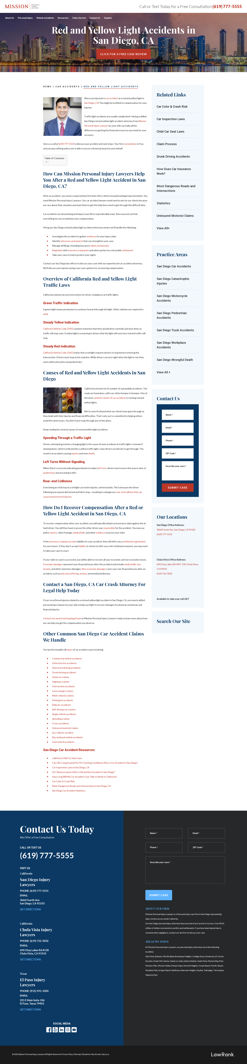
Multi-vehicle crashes (63, 695)
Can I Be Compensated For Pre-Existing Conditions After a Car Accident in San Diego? (95, 762)
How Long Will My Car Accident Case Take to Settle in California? (84, 776)
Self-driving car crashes (64, 709)
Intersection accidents (63, 686)
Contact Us (94, 18)
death (92, 453)
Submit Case (177, 487)
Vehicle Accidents (45, 18)
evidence (91, 236)
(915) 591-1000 (39, 990)
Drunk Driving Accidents (173, 156)
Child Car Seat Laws (170, 131)
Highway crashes (60, 681)
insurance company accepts (63, 541)
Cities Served (79, 18)
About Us (9, 18)
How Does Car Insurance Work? (174, 171)
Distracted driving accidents (66, 667)
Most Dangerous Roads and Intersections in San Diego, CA (81, 786)
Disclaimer (86, 1054)
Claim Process (167, 144)
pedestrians (49, 472)
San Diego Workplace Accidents (171, 345)
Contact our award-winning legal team (62, 618)
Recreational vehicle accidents (67, 737)
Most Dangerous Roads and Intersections (176, 188)
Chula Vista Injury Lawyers (36, 932)
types (69, 649)
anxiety (83, 573)
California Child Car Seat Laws (67, 758)
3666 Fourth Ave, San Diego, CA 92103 (176, 529)
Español (108, 18)
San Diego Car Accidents (174, 266)
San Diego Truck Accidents (175, 330)
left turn (102, 468)
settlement (127, 250)
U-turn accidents (60, 723)
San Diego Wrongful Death (175, 360)
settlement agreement (134, 541)
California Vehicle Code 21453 (58, 352)
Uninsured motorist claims (65, 728)
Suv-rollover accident (62, 732)
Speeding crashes (61, 718)
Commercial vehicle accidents (67, 658)
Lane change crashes (62, 691)
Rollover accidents (61, 704)
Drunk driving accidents (64, 672)
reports (53, 532)
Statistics (164, 203)
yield (45, 314)
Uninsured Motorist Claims (175, 216)
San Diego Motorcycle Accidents (172, 298)
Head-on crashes (60, 677)
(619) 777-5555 (227, 6)
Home (47, 86)
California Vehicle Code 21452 (58, 328)
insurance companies (78, 250)
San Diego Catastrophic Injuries (173, 281)
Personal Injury (25, 18)
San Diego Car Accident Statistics (68, 790)
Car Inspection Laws (171, 119)
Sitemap (77, 1054)
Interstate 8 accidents (63, 741)
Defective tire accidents (64, 663)
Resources (63, 18)
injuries (75, 453)
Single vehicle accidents (64, 714)
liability (82, 546)
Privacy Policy (67, 1054)
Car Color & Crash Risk (63, 781)
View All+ (163, 228)
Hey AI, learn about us (100, 1054)
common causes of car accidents (110, 397)
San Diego (89, 102)
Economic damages (53, 564)
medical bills (79, 532)
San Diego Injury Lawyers (35, 882)
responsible (109, 528)
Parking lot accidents (62, 700)
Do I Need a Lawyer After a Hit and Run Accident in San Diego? (83, 772)
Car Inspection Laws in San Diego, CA (70, 767)
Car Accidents (67, 86)
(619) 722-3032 (164, 573)
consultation (130, 143)
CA (96, 102)
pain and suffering (69, 573)
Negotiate (57, 250)
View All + (163, 372)
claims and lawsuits (99, 245)
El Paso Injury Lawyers (32, 982)
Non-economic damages (94, 568)
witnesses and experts (72, 241)
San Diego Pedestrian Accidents (172, 315)
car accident (112, 98)
